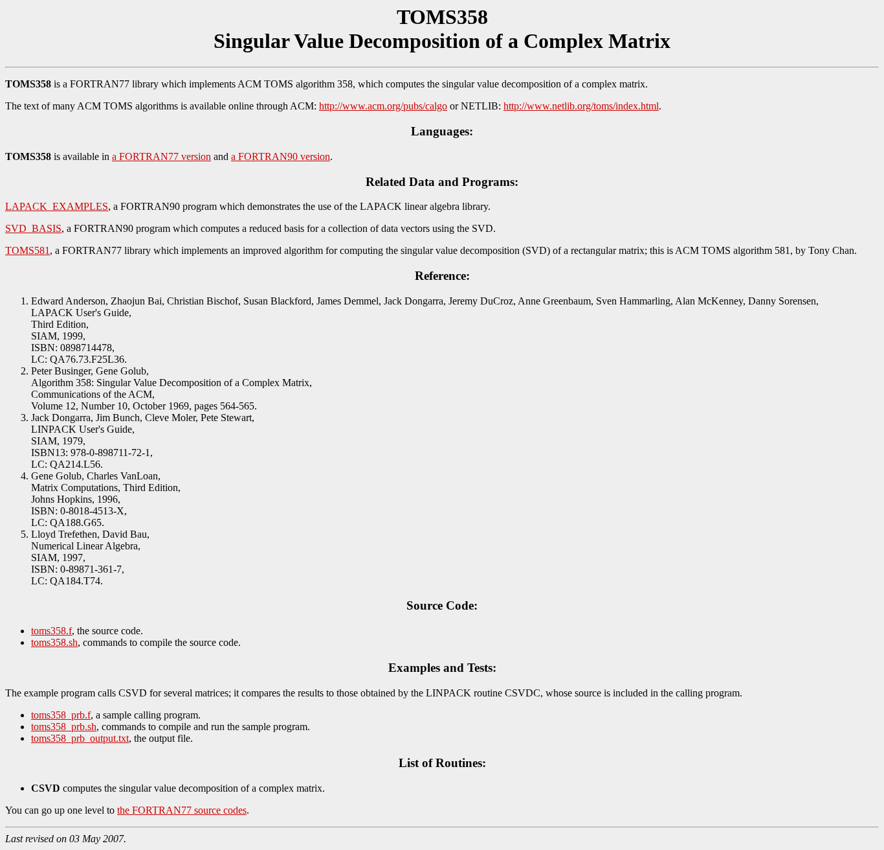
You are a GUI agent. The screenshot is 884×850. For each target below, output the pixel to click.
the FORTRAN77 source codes (182, 810)
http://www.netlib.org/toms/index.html (581, 105)
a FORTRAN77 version (161, 156)
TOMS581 (27, 250)
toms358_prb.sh (63, 726)
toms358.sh (54, 642)
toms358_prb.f (61, 714)
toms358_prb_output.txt (80, 738)
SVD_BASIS (33, 228)
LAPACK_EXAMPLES (56, 206)
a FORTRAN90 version (280, 156)
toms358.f (51, 630)
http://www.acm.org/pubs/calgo (383, 105)
